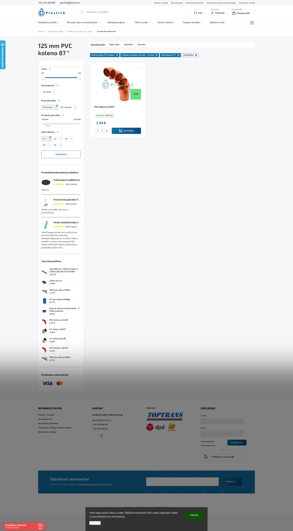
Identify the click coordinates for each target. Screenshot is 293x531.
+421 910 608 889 (100, 424)
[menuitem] (50, 22)
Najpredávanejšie (98, 44)
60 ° (57, 145)
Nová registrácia (208, 441)
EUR (200, 13)
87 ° (46, 138)
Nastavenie (94, 523)
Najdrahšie (128, 44)
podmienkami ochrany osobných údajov (95, 484)
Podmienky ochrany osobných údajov (221, 3)
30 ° (68, 138)
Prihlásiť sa (230, 481)
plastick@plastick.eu (101, 420)
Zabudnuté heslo (208, 445)
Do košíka (106, 130)
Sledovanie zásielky (247, 3)
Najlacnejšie (114, 44)
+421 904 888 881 (100, 428)
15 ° (57, 138)
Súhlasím (194, 515)
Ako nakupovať (177, 3)
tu (123, 516)
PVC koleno (49, 107)
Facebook (101, 435)
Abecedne (141, 44)
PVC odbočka (68, 107)
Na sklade (49, 92)
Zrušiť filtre (61, 154)
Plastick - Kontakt (161, 3)
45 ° (46, 145)
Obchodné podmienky (195, 3)
